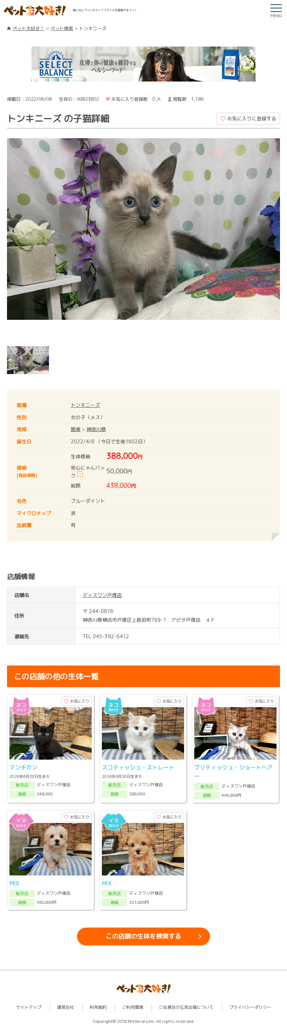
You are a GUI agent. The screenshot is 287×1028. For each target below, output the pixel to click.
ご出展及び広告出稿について (186, 1007)
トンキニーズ (85, 405)
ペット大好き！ (28, 28)
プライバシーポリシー (250, 1007)
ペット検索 (61, 28)
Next (269, 362)
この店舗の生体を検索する (143, 936)
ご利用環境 (132, 1007)
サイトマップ (28, 1007)
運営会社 (65, 1007)
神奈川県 (96, 429)
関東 (75, 429)
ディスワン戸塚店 (102, 595)
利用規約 (98, 1007)
